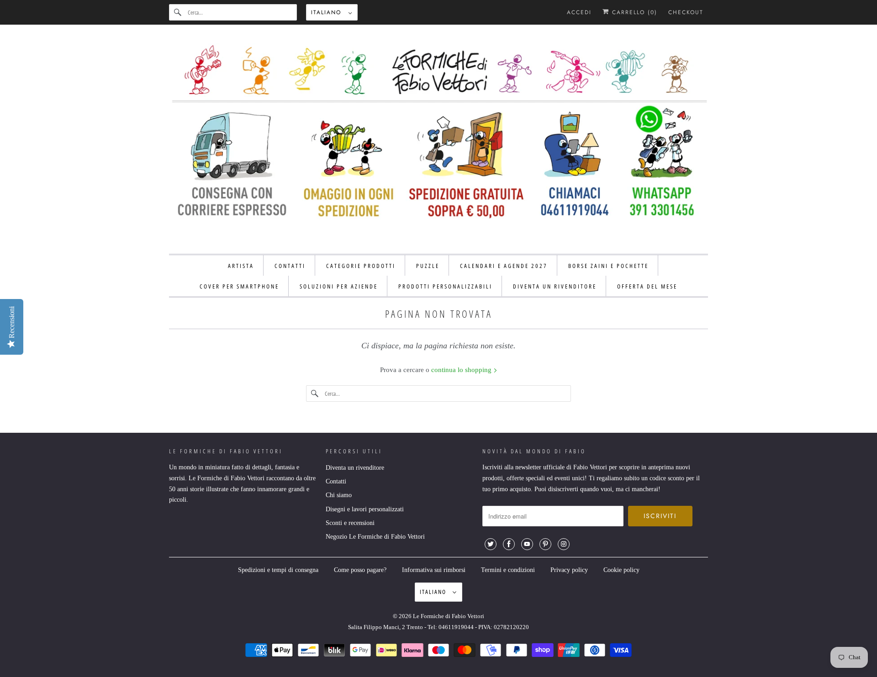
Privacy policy (569, 570)
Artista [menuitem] (241, 266)
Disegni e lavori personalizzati (365, 509)
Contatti (336, 481)
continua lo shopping (462, 369)
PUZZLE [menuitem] (427, 266)
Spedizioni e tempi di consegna (278, 570)
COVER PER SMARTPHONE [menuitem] (239, 286)
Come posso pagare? (360, 570)
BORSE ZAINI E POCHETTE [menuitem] (608, 266)
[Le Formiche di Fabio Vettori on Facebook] (509, 544)
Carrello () (633, 12)
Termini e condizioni (508, 570)
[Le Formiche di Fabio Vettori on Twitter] (491, 544)
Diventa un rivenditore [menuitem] (555, 286)
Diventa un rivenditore (355, 467)
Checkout (685, 12)
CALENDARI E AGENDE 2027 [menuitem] (504, 266)
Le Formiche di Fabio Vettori (448, 616)
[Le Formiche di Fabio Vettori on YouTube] (527, 544)
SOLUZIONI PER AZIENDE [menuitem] (339, 286)
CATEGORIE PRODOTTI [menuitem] (361, 266)
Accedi (579, 12)
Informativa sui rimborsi (433, 570)
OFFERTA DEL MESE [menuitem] (647, 286)
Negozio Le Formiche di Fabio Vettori (375, 536)
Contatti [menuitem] (290, 266)
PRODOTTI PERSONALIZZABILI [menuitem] (445, 286)
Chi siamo (339, 495)
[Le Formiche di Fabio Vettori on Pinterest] (545, 544)
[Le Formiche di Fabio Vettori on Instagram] (564, 544)
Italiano (327, 12)
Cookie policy (621, 570)
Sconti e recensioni (350, 523)
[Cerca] (178, 12)
